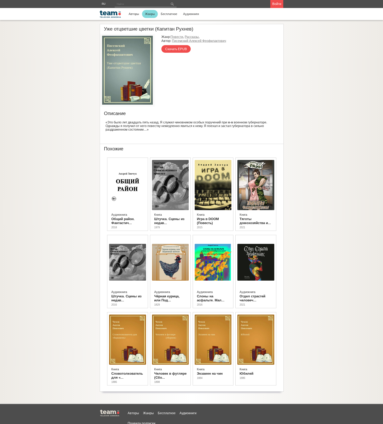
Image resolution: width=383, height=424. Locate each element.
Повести (177, 37)
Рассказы (192, 37)
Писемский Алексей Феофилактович (199, 41)
